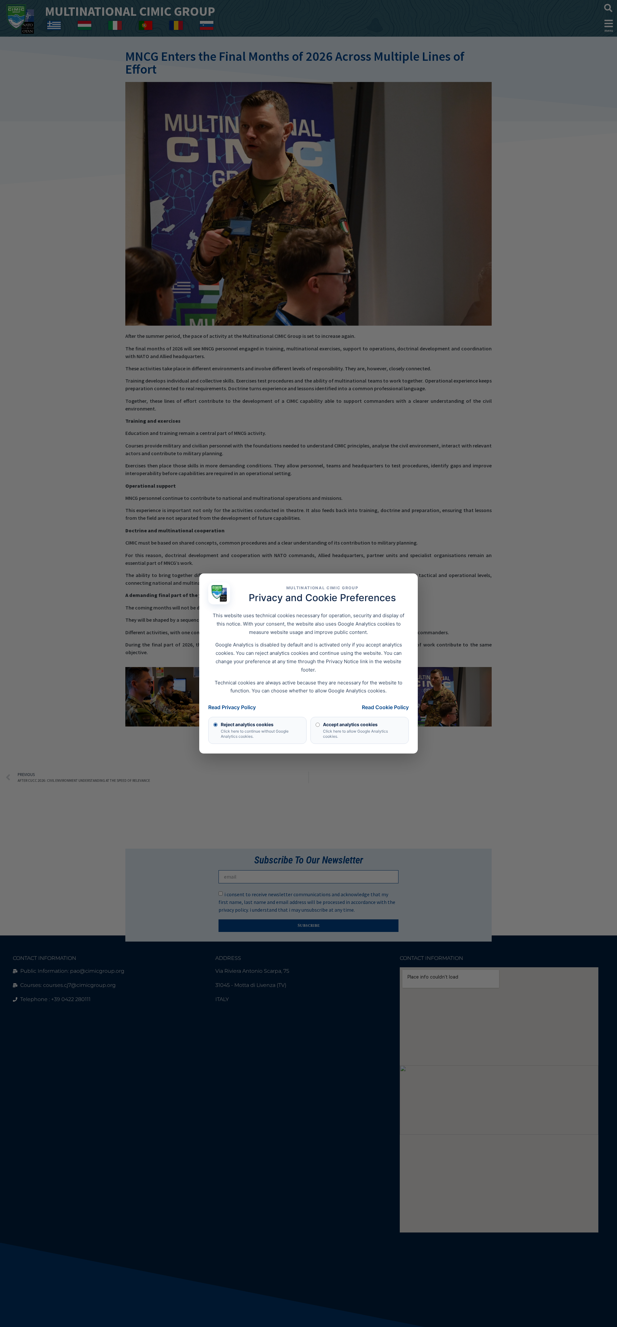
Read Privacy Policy (232, 707)
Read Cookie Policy (385, 707)
